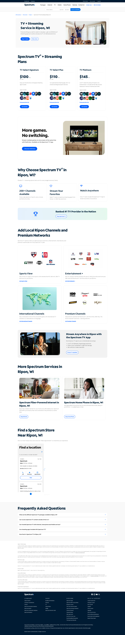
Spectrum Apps (70, 600)
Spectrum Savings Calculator (72, 608)
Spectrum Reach (27, 608)
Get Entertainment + (70, 281)
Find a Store (85, 1)
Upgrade (89, 610)
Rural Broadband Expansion (72, 618)
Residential (26, 1)
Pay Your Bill (90, 604)
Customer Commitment (29, 602)
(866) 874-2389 (25, 468)
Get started (24, 106)
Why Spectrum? (70, 614)
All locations (18, 14)
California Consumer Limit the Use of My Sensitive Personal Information (39, 626)
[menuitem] (26, 1)
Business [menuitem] (75, 5)
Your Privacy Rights (39, 624)
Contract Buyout (70, 610)
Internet (47, 602)
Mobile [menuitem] (60, 5)
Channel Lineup (70, 612)
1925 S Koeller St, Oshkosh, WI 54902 (28, 466)
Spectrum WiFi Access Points (72, 602)
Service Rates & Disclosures (93, 614)
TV (46, 604)
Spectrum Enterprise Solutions (30, 606)
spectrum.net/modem (95, 575)
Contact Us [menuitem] (81, 5)
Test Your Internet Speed (72, 606)
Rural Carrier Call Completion (93, 616)
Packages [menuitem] (43, 5)
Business (33, 1)
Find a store (35, 39)
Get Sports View (23, 281)
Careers (26, 604)
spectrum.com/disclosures (80, 552)
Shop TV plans (25, 39)
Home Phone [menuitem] (67, 5)
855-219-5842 (97, 5)
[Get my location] (42, 452)
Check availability (75, 9)
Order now (89, 5)
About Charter (27, 600)
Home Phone (48, 606)
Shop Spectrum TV (61, 216)
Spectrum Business (28, 612)
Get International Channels (25, 321)
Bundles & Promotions (49, 600)
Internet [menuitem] (50, 5)
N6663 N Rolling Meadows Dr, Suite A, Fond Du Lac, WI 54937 (30, 491)
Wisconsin (25, 14)
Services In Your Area (71, 616)
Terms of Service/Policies (29, 624)
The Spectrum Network (71, 620)
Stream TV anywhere (72, 352)
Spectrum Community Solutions (30, 610)
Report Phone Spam (92, 618)
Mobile (46, 608)
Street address (48, 8)
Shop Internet (24, 416)
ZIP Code (67, 8)
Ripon (30, 14)
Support (89, 606)
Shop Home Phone (69, 416)
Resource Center (70, 604)
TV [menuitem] (55, 5)
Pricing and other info (24, 102)
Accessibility (46, 624)
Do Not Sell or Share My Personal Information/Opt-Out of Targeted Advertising (76, 624)
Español (99, 1)
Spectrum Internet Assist (50, 610)
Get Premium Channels (70, 321)
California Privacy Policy (54, 624)
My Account (92, 1)
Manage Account (91, 602)
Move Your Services (92, 612)
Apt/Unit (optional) (62, 9)
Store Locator (90, 608)
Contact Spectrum (91, 600)
